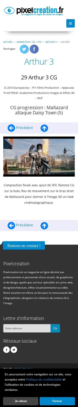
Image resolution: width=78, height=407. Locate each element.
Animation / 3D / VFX (29, 41)
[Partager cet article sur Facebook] (34, 50)
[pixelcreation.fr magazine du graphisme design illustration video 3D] (33, 10)
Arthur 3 (51, 41)
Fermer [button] (57, 401)
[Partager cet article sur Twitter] (24, 50)
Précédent (24, 127)
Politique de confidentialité (44, 379)
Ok (55, 328)
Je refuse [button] (21, 401)
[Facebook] (6, 349)
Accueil (8, 41)
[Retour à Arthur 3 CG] (44, 127)
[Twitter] (14, 349)
